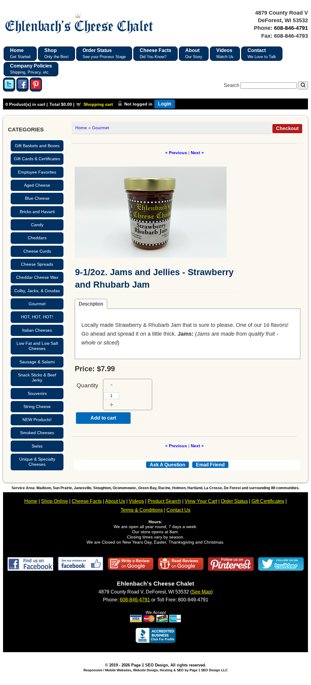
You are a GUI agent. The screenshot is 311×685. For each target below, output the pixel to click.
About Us (115, 501)
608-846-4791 (291, 28)
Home (81, 127)
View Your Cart (201, 501)
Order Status (234, 501)
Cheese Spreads (37, 264)
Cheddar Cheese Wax (37, 277)
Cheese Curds (37, 251)
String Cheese (37, 406)
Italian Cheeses (37, 330)
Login (164, 103)
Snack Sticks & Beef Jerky (37, 377)
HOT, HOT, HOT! (37, 316)
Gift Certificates (267, 501)
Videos (136, 501)
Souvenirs (37, 393)
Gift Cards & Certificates (37, 158)
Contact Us (178, 510)
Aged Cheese (37, 185)
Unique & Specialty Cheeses (37, 462)
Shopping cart (98, 104)
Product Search (164, 501)
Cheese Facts (87, 501)
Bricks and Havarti (37, 211)
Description (91, 303)
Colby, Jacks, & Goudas (37, 290)
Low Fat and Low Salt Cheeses (37, 346)
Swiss (37, 446)
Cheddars (37, 237)
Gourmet (37, 303)
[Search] (303, 85)
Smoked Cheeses (37, 432)
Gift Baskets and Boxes (37, 145)
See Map (201, 591)
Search (232, 85)
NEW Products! (37, 419)
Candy (37, 224)
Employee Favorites (37, 172)
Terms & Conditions (142, 510)
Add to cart (103, 417)
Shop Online (54, 501)
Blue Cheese (37, 198)
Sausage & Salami (37, 361)
